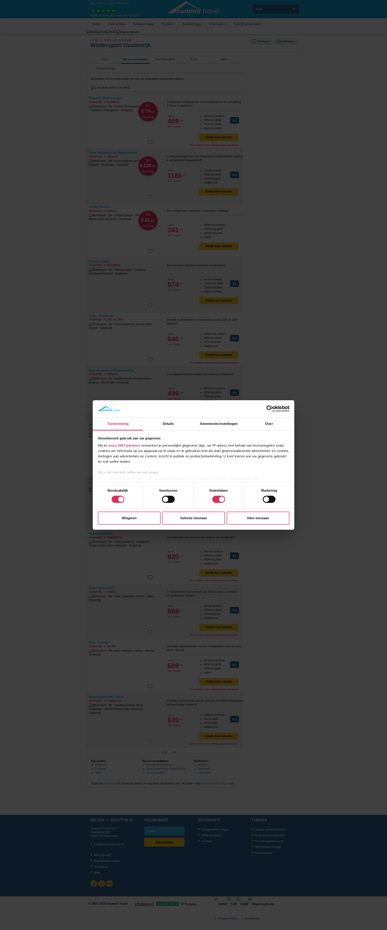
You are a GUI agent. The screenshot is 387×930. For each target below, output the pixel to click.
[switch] (168, 499)
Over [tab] (269, 424)
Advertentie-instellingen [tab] (219, 424)
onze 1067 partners (124, 445)
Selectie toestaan (193, 518)
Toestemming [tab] (118, 424)
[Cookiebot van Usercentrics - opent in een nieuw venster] (269, 408)
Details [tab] (168, 424)
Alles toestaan (258, 518)
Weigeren (129, 518)
